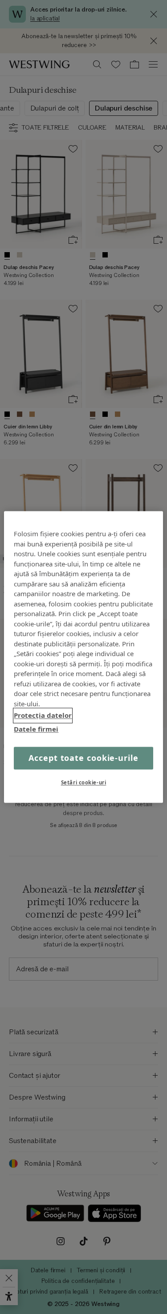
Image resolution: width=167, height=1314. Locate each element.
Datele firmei (36, 728)
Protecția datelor (43, 715)
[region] (83, 657)
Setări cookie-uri (83, 783)
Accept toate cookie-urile (83, 757)
